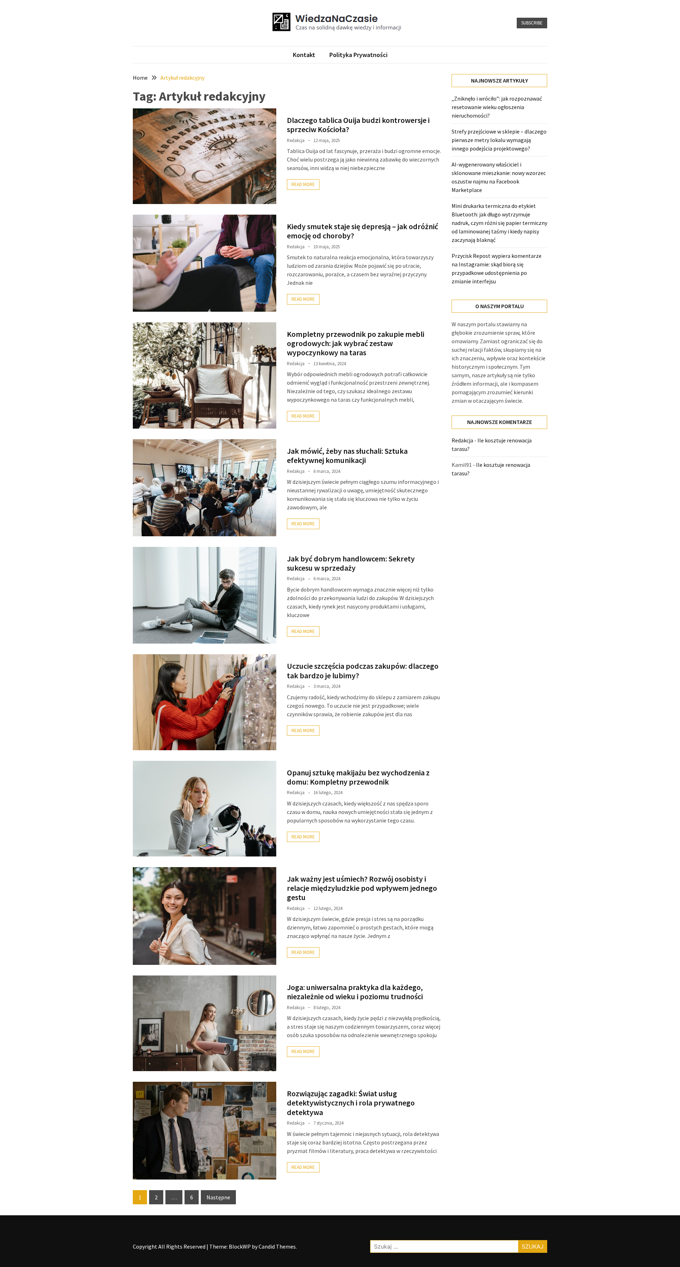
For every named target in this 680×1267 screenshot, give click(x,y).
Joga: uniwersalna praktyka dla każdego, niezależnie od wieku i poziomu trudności (355, 991)
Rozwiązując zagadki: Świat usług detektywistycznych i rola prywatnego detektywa (351, 1102)
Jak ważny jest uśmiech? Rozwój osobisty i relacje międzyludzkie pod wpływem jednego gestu (362, 888)
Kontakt (304, 55)
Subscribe (532, 23)
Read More (303, 184)
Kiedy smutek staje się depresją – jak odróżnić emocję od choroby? (362, 231)
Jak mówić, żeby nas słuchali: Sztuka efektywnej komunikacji (347, 455)
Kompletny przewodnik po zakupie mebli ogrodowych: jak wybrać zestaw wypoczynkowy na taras (355, 343)
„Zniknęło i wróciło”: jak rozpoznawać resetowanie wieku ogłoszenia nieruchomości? (497, 107)
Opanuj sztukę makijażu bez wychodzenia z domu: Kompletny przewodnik (358, 777)
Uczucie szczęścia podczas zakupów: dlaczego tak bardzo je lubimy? (362, 670)
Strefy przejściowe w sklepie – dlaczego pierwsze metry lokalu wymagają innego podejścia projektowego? (499, 140)
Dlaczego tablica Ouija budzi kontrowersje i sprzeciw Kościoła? (358, 124)
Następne (218, 1197)
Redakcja (296, 140)
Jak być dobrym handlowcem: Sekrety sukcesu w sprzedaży (351, 563)
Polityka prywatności (358, 55)
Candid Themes (277, 1246)
